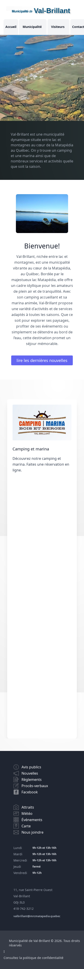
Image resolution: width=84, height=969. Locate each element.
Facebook (30, 792)
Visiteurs (58, 27)
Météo (27, 813)
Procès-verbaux (35, 785)
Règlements (32, 779)
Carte (26, 826)
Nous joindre (32, 832)
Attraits (28, 807)
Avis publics (31, 767)
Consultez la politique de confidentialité (33, 958)
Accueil (10, 27)
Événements (32, 819)
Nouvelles (30, 773)
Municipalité (32, 27)
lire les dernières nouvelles (42, 360)
